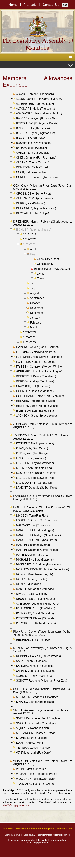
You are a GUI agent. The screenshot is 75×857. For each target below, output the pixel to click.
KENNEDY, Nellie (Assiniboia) (35, 443)
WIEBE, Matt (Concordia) (31, 769)
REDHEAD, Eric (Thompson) (34, 639)
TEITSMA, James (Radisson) (34, 747)
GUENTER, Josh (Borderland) (35, 391)
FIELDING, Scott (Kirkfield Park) (36, 351)
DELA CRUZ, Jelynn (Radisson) (36, 208)
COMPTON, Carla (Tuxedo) (33, 167)
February (35, 322)
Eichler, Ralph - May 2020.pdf (52, 268)
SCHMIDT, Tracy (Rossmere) (34, 675)
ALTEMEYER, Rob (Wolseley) (35, 103)
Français (30, 4)
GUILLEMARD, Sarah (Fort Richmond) (40, 396)
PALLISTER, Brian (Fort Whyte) (35, 608)
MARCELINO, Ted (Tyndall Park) (36, 540)
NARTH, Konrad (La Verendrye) (35, 588)
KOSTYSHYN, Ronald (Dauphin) (36, 472)
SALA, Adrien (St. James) (31, 660)
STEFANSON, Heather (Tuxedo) (36, 733)
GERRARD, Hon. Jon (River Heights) (39, 371)
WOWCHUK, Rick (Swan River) (35, 778)
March (34, 327)
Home (13, 4)
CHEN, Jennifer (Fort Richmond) (36, 157)
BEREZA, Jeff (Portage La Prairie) (37, 123)
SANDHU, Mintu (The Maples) (35, 665)
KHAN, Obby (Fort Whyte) (32, 448)
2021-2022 (29, 332)
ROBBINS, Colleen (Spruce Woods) (38, 656)
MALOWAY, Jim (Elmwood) (33, 525)
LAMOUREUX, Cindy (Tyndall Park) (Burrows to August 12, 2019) (42, 497)
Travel (41, 278)
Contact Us (51, 4)
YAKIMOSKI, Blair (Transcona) (35, 783)
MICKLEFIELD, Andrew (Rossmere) (38, 564)
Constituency (45, 263)
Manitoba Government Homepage (35, 828)
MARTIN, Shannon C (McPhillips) (37, 549)
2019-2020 (29, 239)
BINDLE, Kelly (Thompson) (33, 128)
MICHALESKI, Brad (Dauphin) (35, 559)
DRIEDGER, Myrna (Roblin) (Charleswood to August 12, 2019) (42, 223)
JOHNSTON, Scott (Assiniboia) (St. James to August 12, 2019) (42, 437)
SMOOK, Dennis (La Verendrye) (36, 723)
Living (40, 273)
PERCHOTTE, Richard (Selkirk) (36, 623)
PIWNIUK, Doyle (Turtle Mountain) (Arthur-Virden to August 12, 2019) (42, 633)
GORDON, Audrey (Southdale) (35, 381)
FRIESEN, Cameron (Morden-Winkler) (39, 366)
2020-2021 (29, 244)
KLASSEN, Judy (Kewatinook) (35, 463)
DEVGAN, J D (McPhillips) (32, 213)
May (32, 254)
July (32, 288)
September (37, 298)
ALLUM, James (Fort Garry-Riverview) (39, 98)
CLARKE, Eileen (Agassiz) (32, 162)
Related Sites (64, 828)
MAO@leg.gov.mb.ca (16, 805)
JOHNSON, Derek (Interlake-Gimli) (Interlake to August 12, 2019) (42, 425)
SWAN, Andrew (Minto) (30, 742)
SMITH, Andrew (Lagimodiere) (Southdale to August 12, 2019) (42, 712)
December (36, 312)
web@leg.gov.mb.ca (37, 842)
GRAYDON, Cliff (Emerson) (33, 386)
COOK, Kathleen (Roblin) (31, 172)
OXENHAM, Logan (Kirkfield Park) (37, 603)
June (33, 283)
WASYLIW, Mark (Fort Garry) (33, 752)
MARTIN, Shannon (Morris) (33, 544)
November (36, 307)
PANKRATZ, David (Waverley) (35, 613)
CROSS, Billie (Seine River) (33, 193)
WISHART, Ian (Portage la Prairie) (37, 773)
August (34, 293)
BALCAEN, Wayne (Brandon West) (37, 118)
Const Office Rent (48, 258)
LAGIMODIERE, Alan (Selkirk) (34, 482)
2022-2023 (29, 337)
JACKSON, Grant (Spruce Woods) (37, 415)
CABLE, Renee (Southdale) (33, 152)
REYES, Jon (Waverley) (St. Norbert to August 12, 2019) (42, 650)
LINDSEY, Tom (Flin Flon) (32, 515)
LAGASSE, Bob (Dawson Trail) (35, 477)
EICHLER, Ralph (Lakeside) (33, 229)
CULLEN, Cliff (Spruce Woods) (35, 198)
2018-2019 (29, 234)
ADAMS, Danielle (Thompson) (35, 93)
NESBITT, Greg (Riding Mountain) (37, 598)
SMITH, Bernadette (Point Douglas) (38, 718)
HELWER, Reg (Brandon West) (35, 400)
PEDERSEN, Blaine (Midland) (35, 618)
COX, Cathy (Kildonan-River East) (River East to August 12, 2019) (42, 187)
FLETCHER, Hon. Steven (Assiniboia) (39, 356)
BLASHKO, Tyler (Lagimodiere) (35, 133)
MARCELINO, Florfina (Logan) (35, 530)
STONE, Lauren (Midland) (32, 737)
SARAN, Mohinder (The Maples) (36, 670)
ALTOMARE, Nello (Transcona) (35, 108)
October (35, 303)
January (35, 317)
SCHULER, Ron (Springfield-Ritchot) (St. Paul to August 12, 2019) (42, 690)
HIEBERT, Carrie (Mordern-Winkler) (38, 405)
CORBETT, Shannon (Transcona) (37, 177)
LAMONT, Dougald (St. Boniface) (36, 487)
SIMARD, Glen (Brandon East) (35, 701)
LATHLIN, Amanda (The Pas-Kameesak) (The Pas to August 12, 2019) (42, 509)
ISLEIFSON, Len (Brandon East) (36, 410)
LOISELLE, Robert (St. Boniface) (36, 520)
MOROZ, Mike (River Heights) (34, 574)
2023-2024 (29, 342)
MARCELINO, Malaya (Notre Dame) (38, 535)
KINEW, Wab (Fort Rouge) (32, 453)
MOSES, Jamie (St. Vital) (31, 579)
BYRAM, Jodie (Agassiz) (31, 147)
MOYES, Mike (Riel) (28, 584)
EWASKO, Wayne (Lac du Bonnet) (37, 347)
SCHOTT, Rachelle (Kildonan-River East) (41, 680)
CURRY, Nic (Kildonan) (30, 203)
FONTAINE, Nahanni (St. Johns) (36, 361)
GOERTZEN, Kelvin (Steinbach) (36, 376)
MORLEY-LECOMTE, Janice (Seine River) (42, 569)
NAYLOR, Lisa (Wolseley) (32, 593)
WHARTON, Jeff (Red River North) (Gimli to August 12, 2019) (42, 762)
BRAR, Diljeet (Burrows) (31, 138)
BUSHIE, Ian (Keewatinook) (33, 142)
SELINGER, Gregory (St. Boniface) (37, 696)
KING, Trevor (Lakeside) (31, 458)
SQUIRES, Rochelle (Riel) (32, 728)
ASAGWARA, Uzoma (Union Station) (39, 113)
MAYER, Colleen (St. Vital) (32, 554)
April (33, 249)
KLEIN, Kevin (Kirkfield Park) (34, 468)
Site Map (8, 828)
